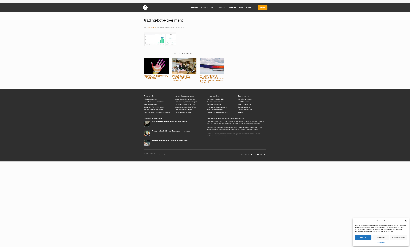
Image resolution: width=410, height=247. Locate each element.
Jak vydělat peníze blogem (183, 109)
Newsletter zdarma (243, 102)
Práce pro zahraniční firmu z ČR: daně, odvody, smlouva (171, 131)
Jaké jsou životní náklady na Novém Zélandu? (182, 78)
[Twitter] (257, 154)
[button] (406, 221)
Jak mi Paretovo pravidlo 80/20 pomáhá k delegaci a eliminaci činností (211, 79)
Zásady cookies (380, 242)
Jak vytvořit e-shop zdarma (183, 112)
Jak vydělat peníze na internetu (185, 99)
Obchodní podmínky (244, 107)
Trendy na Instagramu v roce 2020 (156, 77)
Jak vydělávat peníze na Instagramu (186, 102)
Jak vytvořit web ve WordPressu (154, 102)
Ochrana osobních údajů (245, 109)
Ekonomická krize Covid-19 (215, 99)
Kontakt (240, 112)
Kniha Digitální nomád (244, 104)
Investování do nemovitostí (215, 109)
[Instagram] (254, 154)
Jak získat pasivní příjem (214, 104)
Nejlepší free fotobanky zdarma (153, 109)
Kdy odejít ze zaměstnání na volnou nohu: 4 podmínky (170, 121)
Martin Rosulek (151, 27)
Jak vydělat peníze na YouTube (185, 104)
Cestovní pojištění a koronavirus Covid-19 (157, 112)
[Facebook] (251, 154)
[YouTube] (261, 154)
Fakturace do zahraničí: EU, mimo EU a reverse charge (170, 140)
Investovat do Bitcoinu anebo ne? (217, 107)
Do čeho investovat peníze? (215, 102)
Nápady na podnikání (150, 99)
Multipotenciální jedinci (151, 104)
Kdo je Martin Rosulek (245, 99)
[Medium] (264, 154)
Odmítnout (381, 237)
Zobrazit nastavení (398, 237)
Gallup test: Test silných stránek (154, 107)
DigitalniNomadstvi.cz (217, 121)
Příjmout (363, 237)
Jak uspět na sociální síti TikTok (185, 107)
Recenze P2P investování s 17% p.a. (218, 112)
